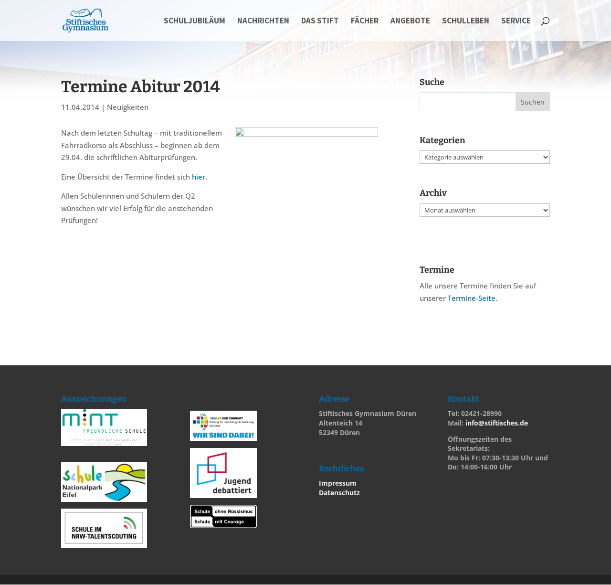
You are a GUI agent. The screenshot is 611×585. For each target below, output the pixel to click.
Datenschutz (339, 492)
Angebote (410, 21)
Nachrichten (263, 21)
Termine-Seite (471, 298)
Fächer (365, 21)
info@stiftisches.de (496, 422)
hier (198, 176)
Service (516, 21)
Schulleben (465, 21)
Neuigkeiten (127, 107)
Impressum (338, 483)
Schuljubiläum (194, 21)
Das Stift (320, 21)
